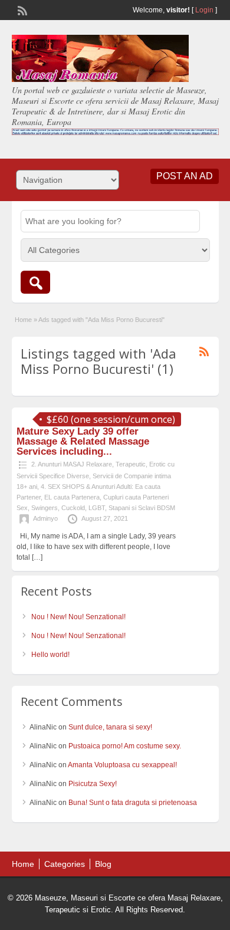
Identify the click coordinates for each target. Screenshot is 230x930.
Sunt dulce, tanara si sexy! (110, 727)
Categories (64, 864)
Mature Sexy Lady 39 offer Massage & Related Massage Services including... (83, 441)
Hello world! (50, 654)
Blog (103, 864)
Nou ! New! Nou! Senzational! (78, 617)
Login (204, 10)
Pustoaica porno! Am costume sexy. (124, 746)
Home (23, 319)
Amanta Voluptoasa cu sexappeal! (122, 765)
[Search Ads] (35, 282)
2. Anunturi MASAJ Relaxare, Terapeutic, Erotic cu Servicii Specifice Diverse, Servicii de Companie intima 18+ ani (96, 475)
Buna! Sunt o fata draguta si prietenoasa (132, 802)
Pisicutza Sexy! (92, 784)
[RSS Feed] (21, 9)
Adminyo (45, 518)
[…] (37, 557)
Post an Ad (184, 176)
